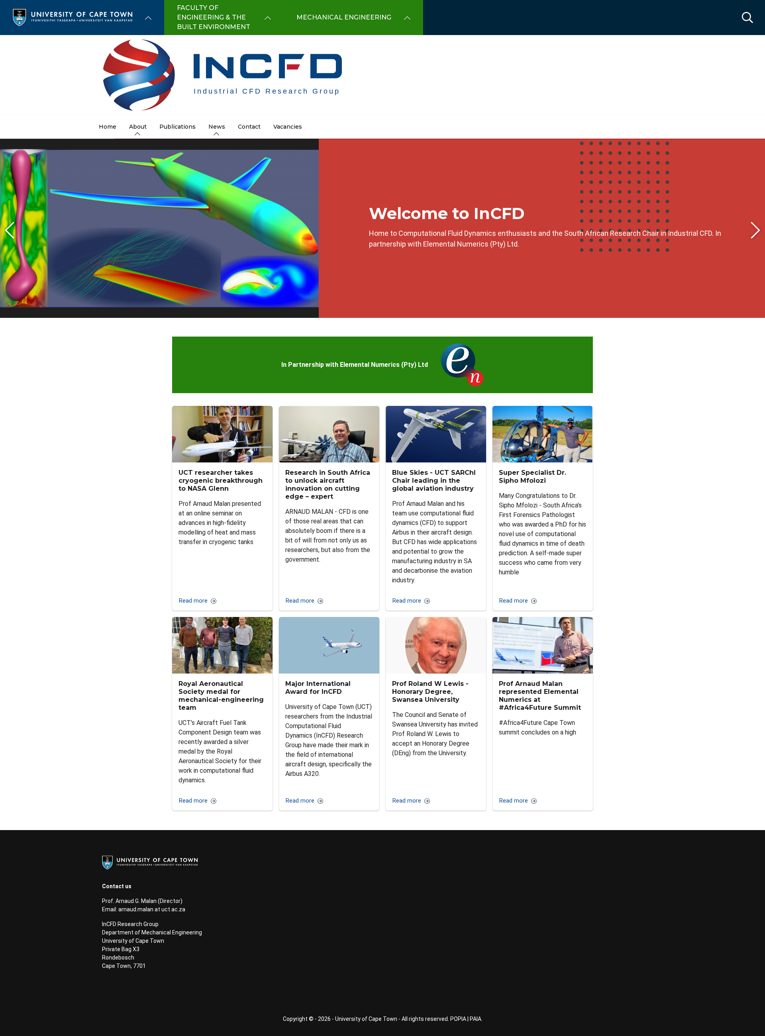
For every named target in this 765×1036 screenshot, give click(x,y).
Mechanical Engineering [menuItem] (343, 17)
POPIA (458, 1019)
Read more (193, 601)
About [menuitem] (138, 126)
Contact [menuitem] (249, 126)
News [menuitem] (216, 126)
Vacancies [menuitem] (287, 126)
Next (755, 230)
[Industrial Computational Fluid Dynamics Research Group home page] (382, 75)
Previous (9, 230)
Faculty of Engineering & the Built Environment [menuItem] (213, 17)
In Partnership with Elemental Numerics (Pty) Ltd (354, 364)
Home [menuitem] (107, 126)
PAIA (475, 1019)
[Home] (72, 17)
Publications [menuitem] (177, 126)
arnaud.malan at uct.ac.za (151, 909)
